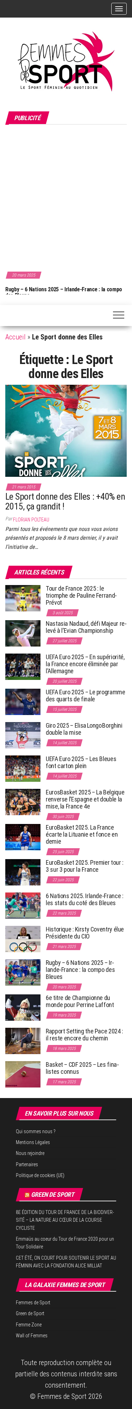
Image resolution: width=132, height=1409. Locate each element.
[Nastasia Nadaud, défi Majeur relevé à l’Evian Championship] (22, 633)
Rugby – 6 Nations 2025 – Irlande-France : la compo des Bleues (63, 292)
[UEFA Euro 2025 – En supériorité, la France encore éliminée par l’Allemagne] (22, 666)
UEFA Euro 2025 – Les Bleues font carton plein (81, 762)
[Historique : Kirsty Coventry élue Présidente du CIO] (22, 938)
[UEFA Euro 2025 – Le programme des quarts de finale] (22, 701)
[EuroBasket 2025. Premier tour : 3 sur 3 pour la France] (22, 872)
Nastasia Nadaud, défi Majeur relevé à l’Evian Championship (86, 627)
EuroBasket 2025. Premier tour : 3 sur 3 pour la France (85, 866)
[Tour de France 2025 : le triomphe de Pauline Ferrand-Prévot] (22, 598)
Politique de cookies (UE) (40, 1175)
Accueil (15, 337)
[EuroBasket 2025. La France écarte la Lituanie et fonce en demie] (22, 836)
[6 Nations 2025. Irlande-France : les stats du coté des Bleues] (22, 905)
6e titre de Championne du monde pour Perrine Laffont (80, 1001)
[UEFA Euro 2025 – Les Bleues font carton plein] (22, 768)
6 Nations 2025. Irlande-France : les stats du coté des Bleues (84, 899)
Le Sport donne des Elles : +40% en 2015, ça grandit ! (65, 501)
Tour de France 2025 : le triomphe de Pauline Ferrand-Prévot (81, 595)
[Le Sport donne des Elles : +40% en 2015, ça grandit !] (66, 430)
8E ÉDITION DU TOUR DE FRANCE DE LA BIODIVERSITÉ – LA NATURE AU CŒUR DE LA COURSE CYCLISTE (65, 1220)
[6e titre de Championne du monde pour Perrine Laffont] (22, 1007)
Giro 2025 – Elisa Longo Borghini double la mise (84, 729)
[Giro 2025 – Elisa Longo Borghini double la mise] (22, 735)
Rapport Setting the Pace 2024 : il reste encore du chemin (84, 1034)
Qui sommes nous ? (36, 1131)
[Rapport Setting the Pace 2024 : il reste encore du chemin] (22, 1040)
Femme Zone (29, 1324)
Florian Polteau (31, 519)
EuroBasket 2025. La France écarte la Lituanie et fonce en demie (82, 834)
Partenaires (27, 1164)
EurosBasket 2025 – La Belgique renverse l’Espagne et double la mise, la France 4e (85, 799)
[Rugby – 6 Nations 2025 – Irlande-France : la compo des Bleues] (22, 972)
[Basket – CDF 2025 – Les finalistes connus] (22, 1074)
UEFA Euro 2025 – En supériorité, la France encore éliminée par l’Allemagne (85, 664)
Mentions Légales (33, 1142)
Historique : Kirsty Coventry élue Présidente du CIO (85, 933)
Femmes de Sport (33, 1302)
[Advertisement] (66, 197)
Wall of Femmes (32, 1335)
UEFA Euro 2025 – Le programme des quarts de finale (85, 695)
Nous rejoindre (30, 1153)
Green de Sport (52, 1194)
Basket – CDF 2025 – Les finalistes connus (82, 1068)
